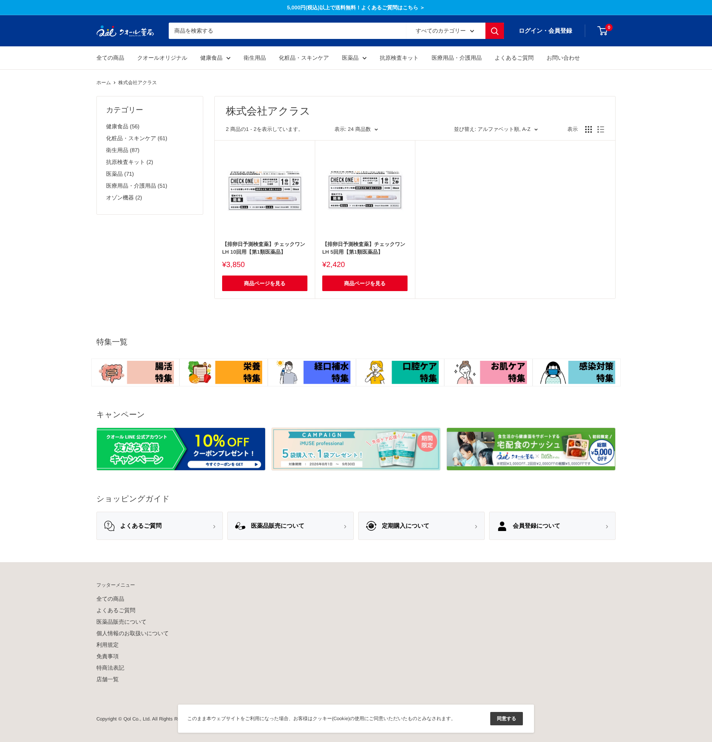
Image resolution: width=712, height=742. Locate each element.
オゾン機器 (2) (124, 197)
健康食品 (211, 58)
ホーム (103, 82)
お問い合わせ (563, 58)
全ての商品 (110, 58)
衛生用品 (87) (122, 150)
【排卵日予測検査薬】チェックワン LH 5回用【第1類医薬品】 (363, 248)
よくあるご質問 (514, 58)
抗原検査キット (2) (129, 162)
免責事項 (107, 656)
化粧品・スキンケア (304, 58)
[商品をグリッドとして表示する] (588, 129)
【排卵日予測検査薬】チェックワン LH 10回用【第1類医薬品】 (263, 248)
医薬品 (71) (120, 174)
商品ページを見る (265, 283)
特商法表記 (110, 667)
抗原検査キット (399, 58)
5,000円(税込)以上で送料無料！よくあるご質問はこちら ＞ (356, 7)
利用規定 (107, 645)
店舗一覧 (107, 679)
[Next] (615, 365)
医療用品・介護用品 (457, 58)
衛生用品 (255, 58)
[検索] (494, 31)
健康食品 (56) (122, 126)
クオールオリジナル (162, 58)
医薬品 (350, 58)
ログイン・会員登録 (545, 30)
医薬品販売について (121, 622)
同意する (506, 718)
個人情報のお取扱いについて (132, 633)
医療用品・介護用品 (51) (136, 185)
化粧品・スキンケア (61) (136, 138)
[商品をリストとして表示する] (600, 129)
